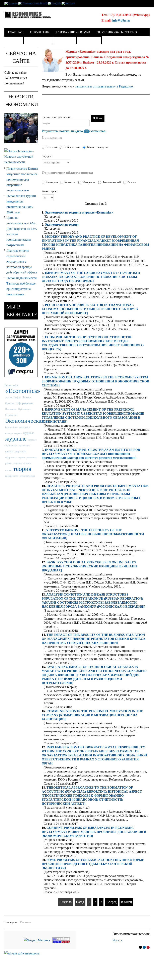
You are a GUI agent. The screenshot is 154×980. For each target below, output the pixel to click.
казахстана (24, 445)
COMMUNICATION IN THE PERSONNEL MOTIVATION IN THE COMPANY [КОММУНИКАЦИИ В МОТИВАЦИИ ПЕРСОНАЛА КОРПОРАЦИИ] (92, 715)
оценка (21, 457)
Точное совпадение (98, 147)
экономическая (27, 476)
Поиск (98, 118)
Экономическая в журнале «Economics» (79, 212)
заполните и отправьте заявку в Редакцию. (104, 86)
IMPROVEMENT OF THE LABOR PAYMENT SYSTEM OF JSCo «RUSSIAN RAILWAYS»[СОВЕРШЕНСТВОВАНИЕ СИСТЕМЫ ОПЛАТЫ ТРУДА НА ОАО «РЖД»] (91, 276)
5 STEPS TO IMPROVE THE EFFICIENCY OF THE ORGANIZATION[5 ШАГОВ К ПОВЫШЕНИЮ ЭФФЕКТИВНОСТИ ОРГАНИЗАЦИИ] (93, 534)
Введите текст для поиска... (57, 116)
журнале (15, 438)
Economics (11, 385)
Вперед (111, 902)
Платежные (11, 409)
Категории (52, 182)
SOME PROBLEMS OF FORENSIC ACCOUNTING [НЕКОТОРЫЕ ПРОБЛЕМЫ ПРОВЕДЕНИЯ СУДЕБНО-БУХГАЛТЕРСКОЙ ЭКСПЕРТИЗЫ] (93, 864)
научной (9, 451)
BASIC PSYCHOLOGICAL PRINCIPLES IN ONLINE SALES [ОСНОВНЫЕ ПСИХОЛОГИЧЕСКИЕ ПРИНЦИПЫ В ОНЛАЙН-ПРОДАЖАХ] (90, 566)
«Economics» (22, 390)
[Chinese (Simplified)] (33, 3)
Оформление (24, 403)
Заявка (26, 397)
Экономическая (62, 224)
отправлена (20, 451)
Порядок (47, 156)
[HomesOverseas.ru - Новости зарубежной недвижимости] (21, 156)
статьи (8, 470)
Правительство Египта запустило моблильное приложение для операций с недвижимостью (22, 179)
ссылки (27, 463)
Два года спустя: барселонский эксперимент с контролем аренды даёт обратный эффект (21, 261)
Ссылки (132, 182)
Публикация (24, 409)
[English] (54, 3)
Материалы (88, 182)
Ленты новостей (111, 182)
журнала (28, 433)
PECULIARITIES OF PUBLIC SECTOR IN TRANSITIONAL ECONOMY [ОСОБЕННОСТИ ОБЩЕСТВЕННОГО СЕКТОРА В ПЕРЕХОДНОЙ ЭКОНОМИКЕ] (90, 309)
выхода (9, 433)
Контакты (70, 182)
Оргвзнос (10, 403)
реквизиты (31, 457)
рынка (8, 463)
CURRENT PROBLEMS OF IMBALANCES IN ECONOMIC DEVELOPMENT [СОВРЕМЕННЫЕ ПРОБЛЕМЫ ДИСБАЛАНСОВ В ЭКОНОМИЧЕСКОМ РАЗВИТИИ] (94, 831)
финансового (11, 476)
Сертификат (11, 415)
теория (22, 468)
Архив (8, 397)
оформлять (10, 457)
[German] (68, 3)
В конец (126, 902)
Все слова (51, 147)
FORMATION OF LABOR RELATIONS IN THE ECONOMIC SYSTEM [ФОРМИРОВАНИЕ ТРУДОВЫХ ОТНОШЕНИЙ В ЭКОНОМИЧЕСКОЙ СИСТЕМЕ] (95, 381)
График (17, 397)
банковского (11, 427)
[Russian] (11, 3)
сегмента (17, 463)
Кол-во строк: (49, 191)
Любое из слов (72, 147)
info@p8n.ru (121, 20)
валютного (24, 427)
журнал (18, 433)
